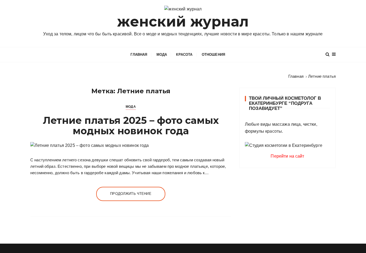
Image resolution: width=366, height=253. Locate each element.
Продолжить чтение (130, 194)
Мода (161, 55)
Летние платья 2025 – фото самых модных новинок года (131, 125)
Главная (138, 55)
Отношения (213, 55)
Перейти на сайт (287, 156)
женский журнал (183, 21)
